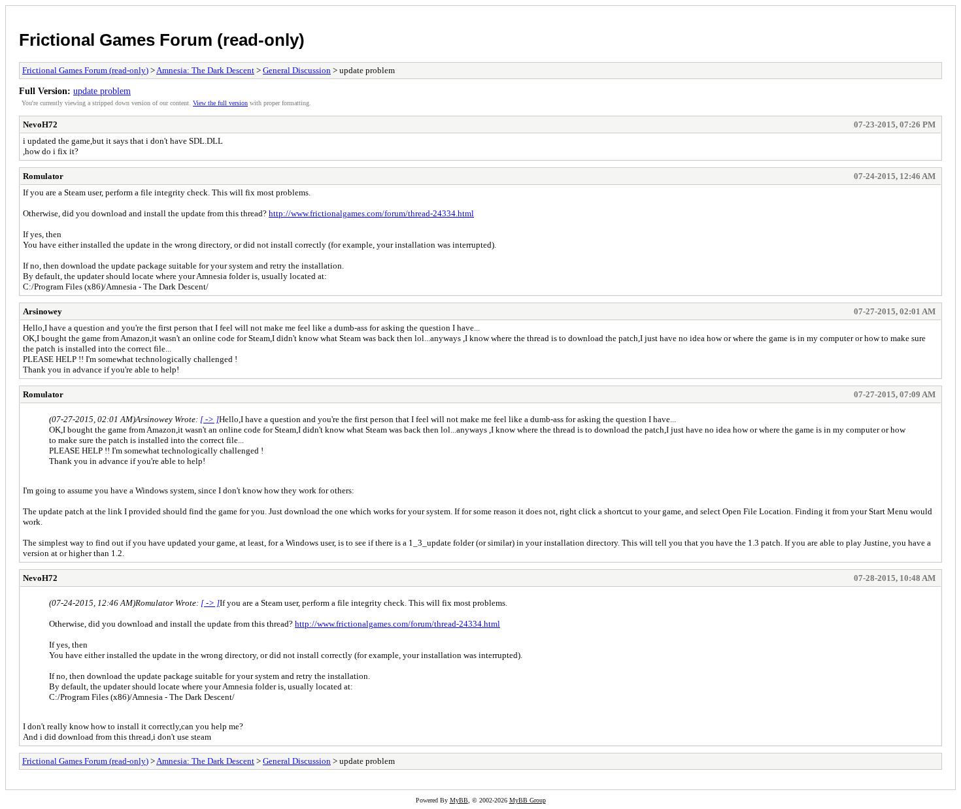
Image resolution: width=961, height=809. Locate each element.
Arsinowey (42, 311)
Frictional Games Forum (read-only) (162, 40)
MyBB (459, 800)
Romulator (43, 176)
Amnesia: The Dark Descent (205, 70)
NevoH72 (40, 124)
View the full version (220, 103)
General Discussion (297, 70)
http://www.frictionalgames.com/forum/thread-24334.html (371, 213)
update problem (102, 91)
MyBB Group (527, 800)
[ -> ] (209, 419)
